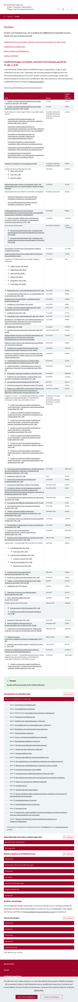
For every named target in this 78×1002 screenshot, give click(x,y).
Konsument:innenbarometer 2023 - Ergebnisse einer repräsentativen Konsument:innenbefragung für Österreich (26, 233)
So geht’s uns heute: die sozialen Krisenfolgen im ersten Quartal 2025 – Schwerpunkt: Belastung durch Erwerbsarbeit (24, 438)
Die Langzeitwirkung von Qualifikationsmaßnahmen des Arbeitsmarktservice (39, 761)
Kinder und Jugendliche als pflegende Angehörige (31, 782)
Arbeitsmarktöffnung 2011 (24, 753)
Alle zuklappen (68, 694)
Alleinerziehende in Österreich (24, 733)
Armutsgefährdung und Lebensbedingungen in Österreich (33, 725)
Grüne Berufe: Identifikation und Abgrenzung (25, 503)
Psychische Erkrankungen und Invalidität (28, 770)
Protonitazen (18, 284)
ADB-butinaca (18, 270)
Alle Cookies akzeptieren (26, 997)
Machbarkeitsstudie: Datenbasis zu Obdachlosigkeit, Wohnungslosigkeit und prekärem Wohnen (22, 362)
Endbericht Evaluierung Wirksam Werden (23, 577)
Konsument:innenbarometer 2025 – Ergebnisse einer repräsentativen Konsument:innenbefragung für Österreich (26, 240)
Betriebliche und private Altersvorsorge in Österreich (31, 729)
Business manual (22, 566)
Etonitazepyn (18, 280)
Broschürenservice (62, 827)
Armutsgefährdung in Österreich (25, 709)
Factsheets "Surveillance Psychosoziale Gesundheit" (21, 164)
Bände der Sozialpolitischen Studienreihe (18, 699)
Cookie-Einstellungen (51, 997)
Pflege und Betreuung (12, 889)
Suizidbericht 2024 (16, 476)
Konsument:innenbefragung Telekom (23, 485)
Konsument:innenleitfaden (22, 555)
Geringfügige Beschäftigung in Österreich (27, 741)
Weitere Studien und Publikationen (16, 51)
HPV (15, 178)
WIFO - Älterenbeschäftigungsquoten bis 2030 (17, 599)
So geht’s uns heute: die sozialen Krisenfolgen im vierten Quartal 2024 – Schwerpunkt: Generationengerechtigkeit (24, 430)
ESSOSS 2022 (14, 327)
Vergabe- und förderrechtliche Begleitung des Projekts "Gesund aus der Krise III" (23, 309)
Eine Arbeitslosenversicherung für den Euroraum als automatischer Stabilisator (40, 778)
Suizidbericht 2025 (17, 586)
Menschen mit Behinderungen (14, 883)
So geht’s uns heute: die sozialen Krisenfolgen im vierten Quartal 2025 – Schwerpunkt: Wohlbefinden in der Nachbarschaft (25, 460)
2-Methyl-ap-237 (19, 266)
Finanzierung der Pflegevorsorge (25, 717)
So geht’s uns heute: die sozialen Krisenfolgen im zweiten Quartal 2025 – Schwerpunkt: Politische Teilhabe (25, 445)
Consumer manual (22, 559)
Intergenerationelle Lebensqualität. (27, 790)
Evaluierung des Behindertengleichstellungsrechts (31, 745)
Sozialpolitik (9, 895)
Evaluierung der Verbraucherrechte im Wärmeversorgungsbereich (18, 573)
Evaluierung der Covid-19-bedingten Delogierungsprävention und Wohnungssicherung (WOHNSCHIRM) (20, 532)
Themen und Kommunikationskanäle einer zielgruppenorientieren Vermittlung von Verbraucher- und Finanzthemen (23, 513)
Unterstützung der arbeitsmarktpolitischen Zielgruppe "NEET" (35, 773)
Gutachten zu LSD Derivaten (20, 304)
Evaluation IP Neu (21, 808)
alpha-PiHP (17, 273)
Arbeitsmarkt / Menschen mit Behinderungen (19, 865)
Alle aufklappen (68, 837)
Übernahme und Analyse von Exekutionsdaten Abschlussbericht (20, 593)
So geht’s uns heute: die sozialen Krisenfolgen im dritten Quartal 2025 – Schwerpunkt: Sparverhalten (26, 453)
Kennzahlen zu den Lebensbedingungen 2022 (25, 316)
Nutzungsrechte (10, 848)
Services (10, 17)
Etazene (16, 277)
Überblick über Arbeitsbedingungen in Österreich (30, 721)
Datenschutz (38, 990)
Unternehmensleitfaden (21, 562)
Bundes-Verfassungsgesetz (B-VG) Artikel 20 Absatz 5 (26, 685)
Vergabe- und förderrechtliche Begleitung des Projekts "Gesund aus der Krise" (23, 102)
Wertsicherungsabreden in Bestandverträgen (25, 385)
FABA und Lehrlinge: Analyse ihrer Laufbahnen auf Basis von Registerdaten (24, 639)
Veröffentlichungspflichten (12, 976)
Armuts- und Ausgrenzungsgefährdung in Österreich (31, 737)
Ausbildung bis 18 (21, 786)
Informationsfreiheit (36, 82)
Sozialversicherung (11, 947)
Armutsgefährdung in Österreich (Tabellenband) (39, 713)
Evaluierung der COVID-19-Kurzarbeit (25, 608)
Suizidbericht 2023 (16, 313)
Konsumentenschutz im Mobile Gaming (23, 382)
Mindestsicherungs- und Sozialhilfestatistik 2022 (25, 290)
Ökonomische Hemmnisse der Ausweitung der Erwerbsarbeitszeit (20, 480)
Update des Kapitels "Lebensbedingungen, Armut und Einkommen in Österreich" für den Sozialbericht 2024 (23, 368)
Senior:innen (9, 935)
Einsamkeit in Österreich (18, 620)
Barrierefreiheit (9, 964)
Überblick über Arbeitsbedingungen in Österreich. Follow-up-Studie (36, 765)
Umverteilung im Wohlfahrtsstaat (25, 705)
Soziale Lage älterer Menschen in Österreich (29, 749)
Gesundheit (8, 877)
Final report (20, 552)
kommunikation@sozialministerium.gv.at (39, 912)
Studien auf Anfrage (11, 56)
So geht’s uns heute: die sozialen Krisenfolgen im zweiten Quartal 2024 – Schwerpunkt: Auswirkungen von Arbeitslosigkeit (25, 415)
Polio (15, 174)
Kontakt (6, 970)
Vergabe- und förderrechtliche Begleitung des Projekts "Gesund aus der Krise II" (23, 108)
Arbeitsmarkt (9, 859)
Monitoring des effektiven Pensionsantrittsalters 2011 (32, 757)
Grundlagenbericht (19, 548)
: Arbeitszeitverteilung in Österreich (26, 800)
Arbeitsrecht (9, 871)
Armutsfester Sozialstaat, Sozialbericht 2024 (24, 373)
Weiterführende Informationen (15, 842)
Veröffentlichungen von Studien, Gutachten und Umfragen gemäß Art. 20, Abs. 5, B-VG (35, 42)
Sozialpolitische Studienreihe (14, 46)
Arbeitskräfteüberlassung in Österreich (28, 804)
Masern (16, 171)
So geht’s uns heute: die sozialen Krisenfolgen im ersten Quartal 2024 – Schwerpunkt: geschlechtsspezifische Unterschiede (26, 407)
